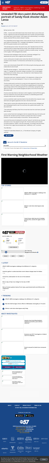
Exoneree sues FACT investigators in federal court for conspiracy (35, 334)
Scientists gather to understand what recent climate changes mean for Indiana (22, 271)
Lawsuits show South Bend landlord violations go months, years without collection (33, 322)
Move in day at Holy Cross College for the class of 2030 (16, 282)
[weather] (4, 241)
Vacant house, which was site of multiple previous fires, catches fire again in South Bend (34, 220)
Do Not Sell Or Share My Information (26, 407)
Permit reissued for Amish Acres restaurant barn (35, 348)
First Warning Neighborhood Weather (31, 251)
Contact (17, 405)
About (9, 405)
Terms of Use (26, 148)
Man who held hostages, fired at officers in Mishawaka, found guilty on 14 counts (25, 303)
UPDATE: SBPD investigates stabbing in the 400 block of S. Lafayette (29, 8)
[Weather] (13, 233)
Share (44, 2)
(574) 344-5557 (29, 428)
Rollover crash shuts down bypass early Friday (34, 206)
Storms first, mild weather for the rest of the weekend (16, 276)
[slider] (7, 179)
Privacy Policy (34, 148)
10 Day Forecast (13, 247)
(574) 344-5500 (28, 431)
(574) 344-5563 (29, 429)
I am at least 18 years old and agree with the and (20, 148)
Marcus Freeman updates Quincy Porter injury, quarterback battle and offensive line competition (24, 287)
